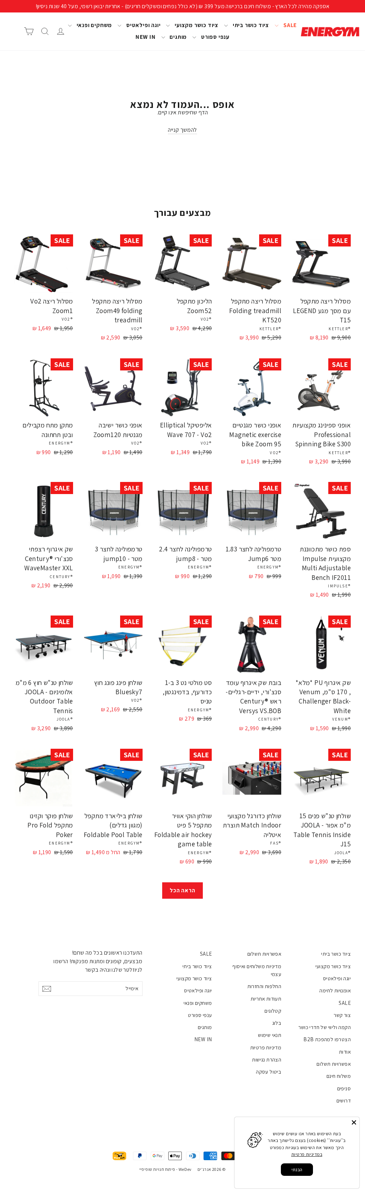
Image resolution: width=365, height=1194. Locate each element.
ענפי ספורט (215, 37)
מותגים (178, 37)
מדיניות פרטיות (265, 1047)
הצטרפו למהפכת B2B (327, 1039)
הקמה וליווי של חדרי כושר (324, 1027)
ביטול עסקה (268, 1071)
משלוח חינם (339, 1076)
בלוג (276, 1022)
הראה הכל (182, 890)
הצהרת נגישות (266, 1059)
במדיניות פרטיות (306, 1154)
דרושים (343, 1100)
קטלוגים (272, 1010)
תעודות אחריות (266, 998)
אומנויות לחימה (335, 990)
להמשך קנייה (182, 130)
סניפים (344, 1088)
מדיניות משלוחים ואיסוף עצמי (256, 970)
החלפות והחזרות (264, 986)
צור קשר (342, 1015)
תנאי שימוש (269, 1035)
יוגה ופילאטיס (142, 25)
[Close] (354, 1122)
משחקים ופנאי (93, 25)
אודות (345, 1051)
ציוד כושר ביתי (250, 25)
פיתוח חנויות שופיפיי (157, 1169)
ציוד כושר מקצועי (196, 25)
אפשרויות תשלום (334, 1063)
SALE (289, 25)
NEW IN (145, 37)
